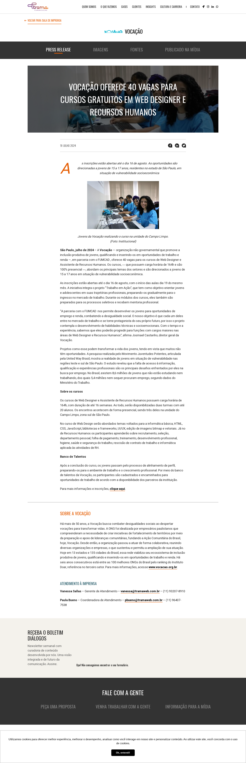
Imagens (100, 49)
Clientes (136, 6)
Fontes (136, 49)
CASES (124, 6)
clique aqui (117, 489)
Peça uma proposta (58, 706)
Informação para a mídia (188, 706)
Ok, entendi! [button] (123, 752)
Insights (151, 6)
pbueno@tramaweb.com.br (143, 600)
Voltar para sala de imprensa (44, 20)
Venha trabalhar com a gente (123, 706)
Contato (195, 6)
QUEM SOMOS (89, 6)
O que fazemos (109, 6)
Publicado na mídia (182, 49)
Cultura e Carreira (171, 6)
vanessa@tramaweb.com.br (140, 591)
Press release (58, 49)
